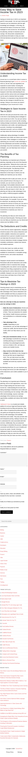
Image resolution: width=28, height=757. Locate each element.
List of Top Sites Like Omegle (9, 611)
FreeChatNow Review (7, 626)
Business (2, 533)
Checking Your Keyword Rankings (11, 663)
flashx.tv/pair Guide (6, 598)
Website (2, 484)
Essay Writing (3, 551)
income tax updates (19, 81)
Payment (2, 566)
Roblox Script (3, 569)
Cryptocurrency (4, 542)
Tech (1, 579)
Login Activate (3, 560)
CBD (1, 539)
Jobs (1, 557)
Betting (2, 529)
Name (2, 469)
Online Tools (3, 563)
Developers (3, 545)
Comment (3, 452)
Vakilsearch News (5, 404)
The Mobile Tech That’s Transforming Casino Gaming (13, 685)
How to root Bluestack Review (9, 648)
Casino (2, 536)
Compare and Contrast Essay (9, 654)
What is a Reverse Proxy (8, 660)
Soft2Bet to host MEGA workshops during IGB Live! (13, 713)
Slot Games (3, 576)
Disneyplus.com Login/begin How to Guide (12, 614)
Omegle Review (6, 602)
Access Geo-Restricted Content (10, 657)
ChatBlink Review (6, 632)
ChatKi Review (6, 644)
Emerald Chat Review (7, 638)
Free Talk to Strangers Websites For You (12, 608)
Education (2, 548)
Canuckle (4, 623)
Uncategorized (4, 585)
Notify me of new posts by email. (9, 507)
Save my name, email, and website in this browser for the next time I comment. (12, 494)
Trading (2, 582)
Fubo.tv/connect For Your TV (9, 617)
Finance (9, 440)
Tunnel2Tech (14, 2)
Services (2, 572)
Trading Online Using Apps (9, 651)
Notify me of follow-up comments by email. (12, 501)
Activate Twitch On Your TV (9, 620)
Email (2, 476)
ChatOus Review (6, 635)
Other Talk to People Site (8, 641)
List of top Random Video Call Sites (11, 595)
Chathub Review (6, 629)
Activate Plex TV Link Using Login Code (12, 605)
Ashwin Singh (5, 15)
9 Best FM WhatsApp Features (9, 592)
